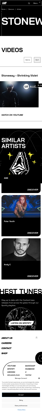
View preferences (21, 406)
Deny (21, 400)
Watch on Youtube (12, 115)
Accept (21, 395)
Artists (19, 9)
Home (3, 9)
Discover (11, 9)
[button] (39, 378)
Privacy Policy (21, 409)
